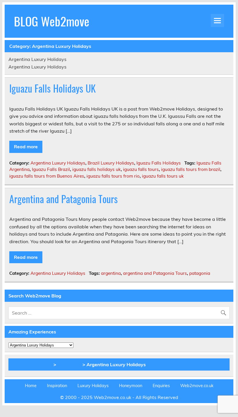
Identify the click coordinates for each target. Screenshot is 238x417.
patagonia (199, 273)
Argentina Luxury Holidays (57, 163)
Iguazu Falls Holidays (158, 163)
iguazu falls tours (141, 169)
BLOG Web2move (51, 21)
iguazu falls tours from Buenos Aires (46, 176)
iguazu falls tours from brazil (190, 169)
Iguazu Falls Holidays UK (52, 88)
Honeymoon (130, 386)
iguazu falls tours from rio (113, 176)
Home (31, 386)
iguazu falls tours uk (163, 176)
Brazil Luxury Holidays (111, 163)
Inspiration (69, 364)
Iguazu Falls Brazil (51, 169)
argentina (111, 273)
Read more (26, 146)
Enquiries (161, 386)
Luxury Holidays (93, 386)
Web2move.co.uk (196, 386)
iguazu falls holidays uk (96, 169)
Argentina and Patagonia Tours (63, 199)
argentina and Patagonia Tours (155, 273)
